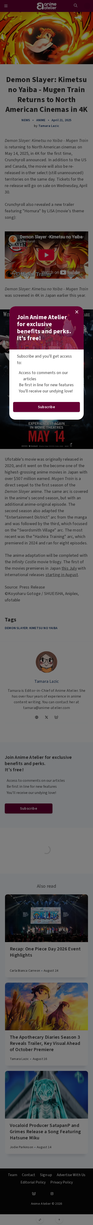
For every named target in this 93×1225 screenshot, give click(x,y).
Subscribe (46, 407)
